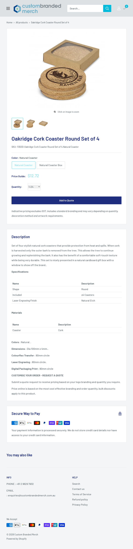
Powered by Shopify (16, 538)
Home (9, 22)
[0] (124, 8)
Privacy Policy (80, 504)
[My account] (119, 8)
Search (76, 483)
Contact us (78, 488)
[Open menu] (8, 8)
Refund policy (80, 499)
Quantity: (17, 186)
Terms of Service (81, 494)
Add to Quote (66, 200)
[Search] (107, 8)
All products (22, 22)
